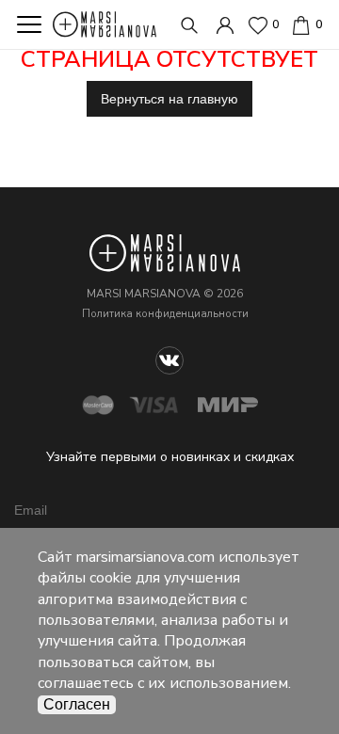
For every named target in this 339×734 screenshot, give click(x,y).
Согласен (76, 704)
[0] (301, 23)
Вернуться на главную (169, 98)
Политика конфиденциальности (165, 314)
